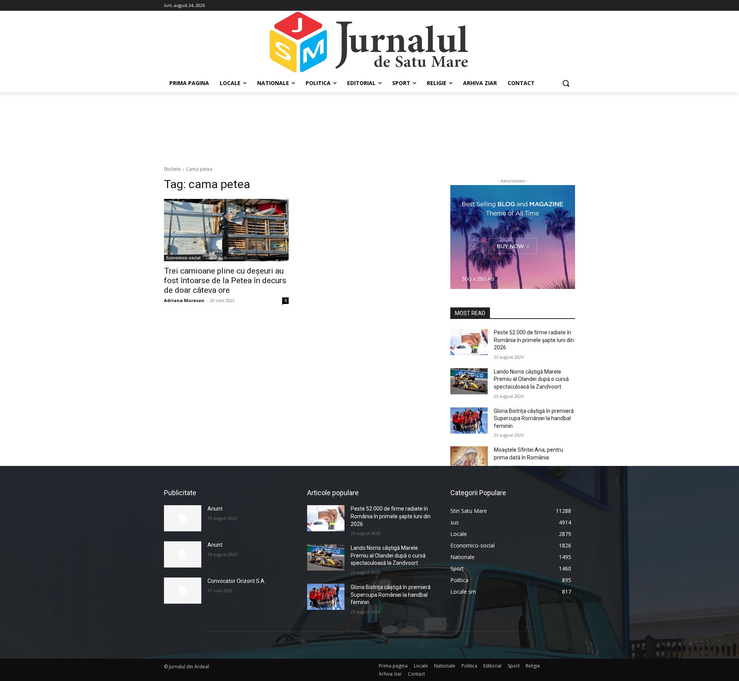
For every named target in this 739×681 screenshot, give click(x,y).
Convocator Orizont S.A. (236, 581)
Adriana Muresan (184, 300)
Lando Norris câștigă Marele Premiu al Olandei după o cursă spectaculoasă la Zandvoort (531, 379)
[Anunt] (182, 518)
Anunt (214, 509)
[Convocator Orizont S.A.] (182, 591)
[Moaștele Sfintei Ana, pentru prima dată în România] (469, 459)
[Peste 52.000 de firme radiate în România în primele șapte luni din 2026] (469, 342)
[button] (566, 83)
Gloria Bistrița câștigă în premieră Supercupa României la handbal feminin (534, 418)
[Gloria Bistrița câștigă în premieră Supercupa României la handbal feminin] (469, 420)
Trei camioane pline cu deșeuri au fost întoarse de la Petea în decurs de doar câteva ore (225, 280)
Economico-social (183, 257)
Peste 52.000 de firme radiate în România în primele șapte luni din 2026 (534, 340)
